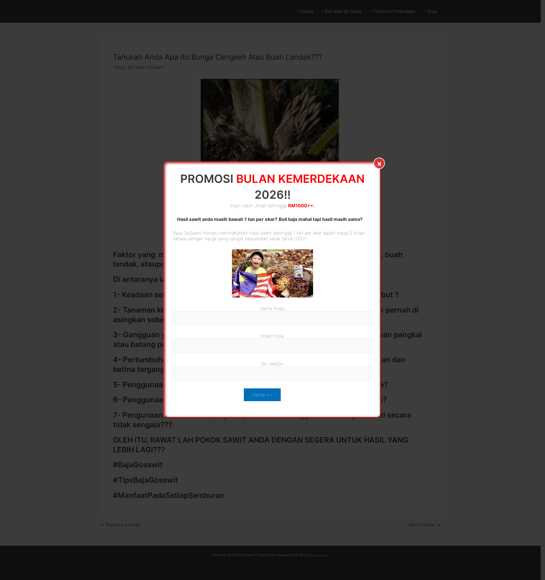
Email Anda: (273, 336)
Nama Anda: (272, 308)
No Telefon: (272, 364)
